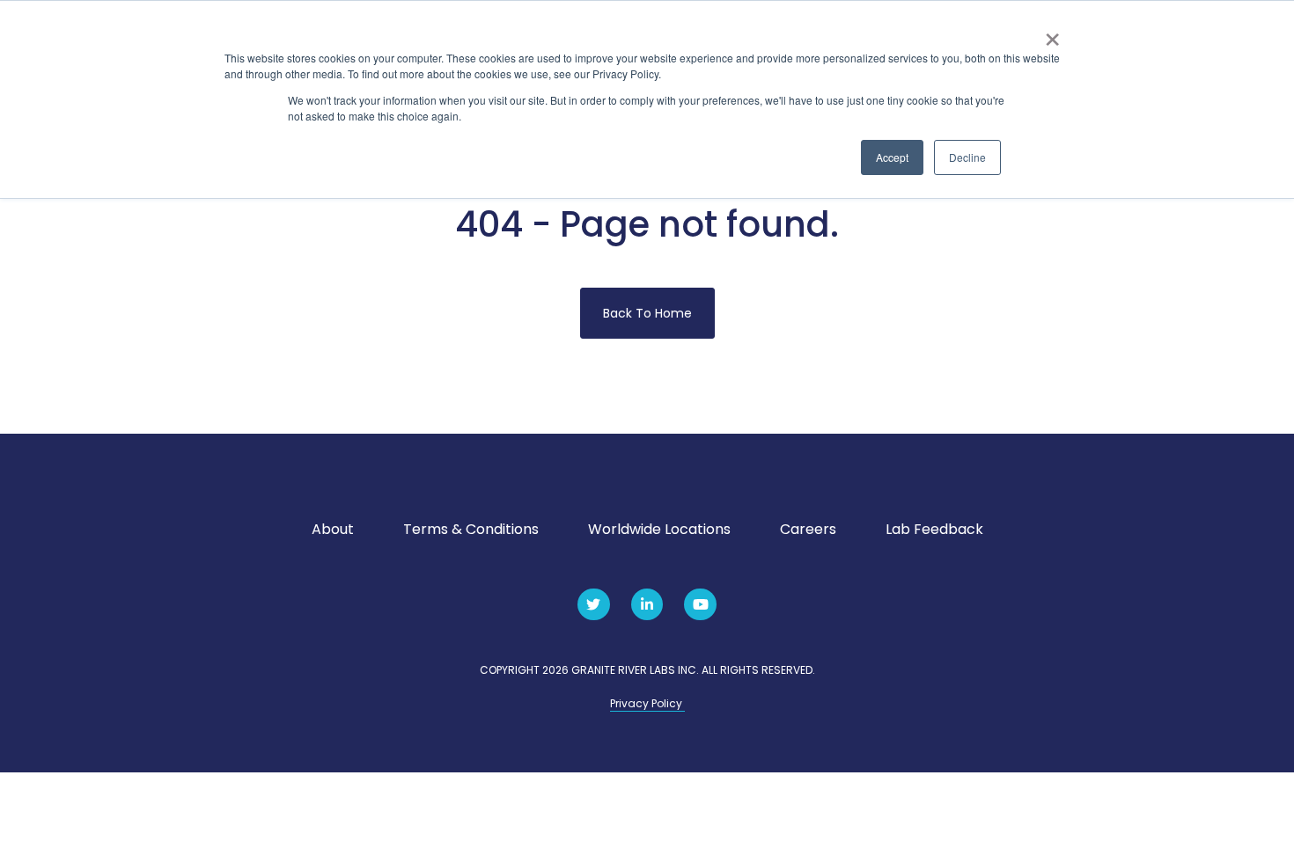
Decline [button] (967, 157)
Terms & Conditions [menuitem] (471, 529)
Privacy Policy (647, 703)
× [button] (1052, 33)
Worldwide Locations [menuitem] (659, 529)
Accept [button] (892, 157)
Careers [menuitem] (808, 529)
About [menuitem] (333, 529)
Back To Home (647, 313)
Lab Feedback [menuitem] (934, 529)
